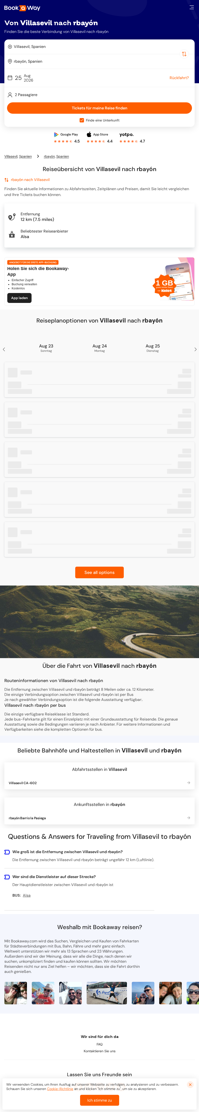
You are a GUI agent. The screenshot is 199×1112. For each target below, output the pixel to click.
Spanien (25, 156)
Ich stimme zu (99, 1100)
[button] (192, 7)
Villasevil (10, 156)
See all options (99, 572)
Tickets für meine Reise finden (99, 108)
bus (98, 729)
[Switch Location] (184, 54)
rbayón (49, 156)
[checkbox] (82, 120)
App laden (19, 298)
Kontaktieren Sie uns (100, 1051)
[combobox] (99, 46)
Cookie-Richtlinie (60, 1089)
